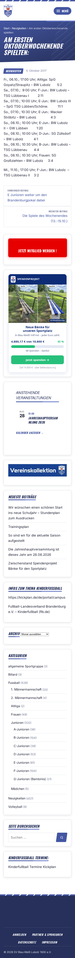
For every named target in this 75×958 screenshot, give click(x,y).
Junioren (17, 723)
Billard (12, 674)
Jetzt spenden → (37, 360)
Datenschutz (27, 942)
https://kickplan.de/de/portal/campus (36, 597)
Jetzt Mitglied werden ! (37, 250)
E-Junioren (21, 762)
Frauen (16, 714)
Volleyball (15, 807)
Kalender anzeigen (28, 433)
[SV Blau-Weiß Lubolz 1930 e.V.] (8, 11)
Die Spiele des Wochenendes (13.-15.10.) (45, 216)
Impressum (49, 942)
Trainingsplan (18, 527)
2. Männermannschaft (26, 698)
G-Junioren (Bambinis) (30, 779)
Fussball (14, 683)
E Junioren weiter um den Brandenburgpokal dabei (27, 195)
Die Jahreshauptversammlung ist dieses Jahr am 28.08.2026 (33, 552)
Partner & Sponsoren (47, 934)
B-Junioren (21, 737)
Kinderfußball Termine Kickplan (32, 867)
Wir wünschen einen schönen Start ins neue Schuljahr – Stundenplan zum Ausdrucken (35, 513)
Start (6, 28)
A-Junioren (21, 729)
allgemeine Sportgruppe (25, 666)
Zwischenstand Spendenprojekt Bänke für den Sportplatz (32, 566)
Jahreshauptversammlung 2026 (43, 420)
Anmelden (19, 934)
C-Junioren (22, 746)
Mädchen (17, 789)
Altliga (15, 706)
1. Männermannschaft (26, 689)
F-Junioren (21, 771)
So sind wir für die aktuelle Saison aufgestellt (34, 538)
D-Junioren (22, 754)
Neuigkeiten (19, 28)
